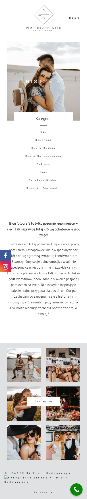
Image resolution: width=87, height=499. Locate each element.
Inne (43, 172)
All (44, 132)
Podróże (44, 164)
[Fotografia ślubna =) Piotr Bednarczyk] (43, 479)
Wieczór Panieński (43, 188)
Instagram (44, 401)
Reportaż (43, 140)
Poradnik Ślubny (43, 180)
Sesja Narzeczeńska (43, 156)
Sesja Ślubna (43, 148)
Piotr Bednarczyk (52, 473)
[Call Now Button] (76, 489)
